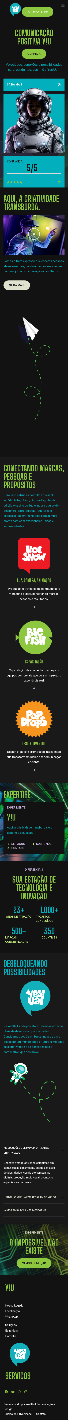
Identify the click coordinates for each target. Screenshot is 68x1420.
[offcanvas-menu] (63, 5)
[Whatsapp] (19, 1391)
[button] (34, 235)
